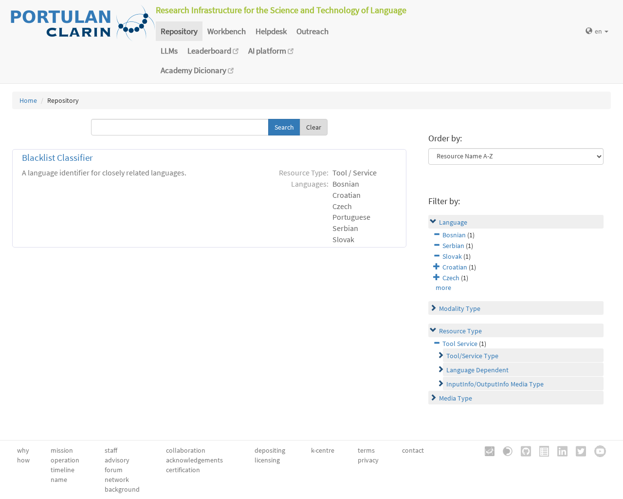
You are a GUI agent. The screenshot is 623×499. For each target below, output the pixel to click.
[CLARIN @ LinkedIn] (559, 450)
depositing (270, 450)
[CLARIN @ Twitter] (577, 450)
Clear (313, 127)
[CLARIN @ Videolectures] (504, 450)
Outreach (312, 31)
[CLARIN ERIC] (486, 450)
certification (183, 469)
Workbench (226, 31)
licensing (267, 460)
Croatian (454, 267)
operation (65, 460)
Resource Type (460, 330)
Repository (179, 31)
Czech (450, 277)
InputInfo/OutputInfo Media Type (495, 384)
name (59, 479)
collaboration (185, 450)
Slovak (452, 256)
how (23, 460)
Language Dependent (477, 369)
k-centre (322, 450)
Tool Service (459, 343)
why (23, 450)
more (443, 287)
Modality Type (459, 308)
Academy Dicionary (194, 70)
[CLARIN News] (540, 450)
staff (111, 450)
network (117, 479)
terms (366, 450)
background (122, 489)
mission (62, 450)
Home (28, 100)
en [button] (599, 31)
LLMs (169, 50)
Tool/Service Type (472, 355)
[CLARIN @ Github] (522, 450)
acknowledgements (194, 460)
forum (114, 469)
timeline (62, 469)
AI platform (268, 50)
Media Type (455, 398)
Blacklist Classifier (57, 157)
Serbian (453, 245)
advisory (117, 460)
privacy (368, 460)
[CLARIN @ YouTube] (596, 450)
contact (413, 450)
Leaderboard (210, 50)
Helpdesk (271, 31)
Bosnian (454, 234)
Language (453, 222)
